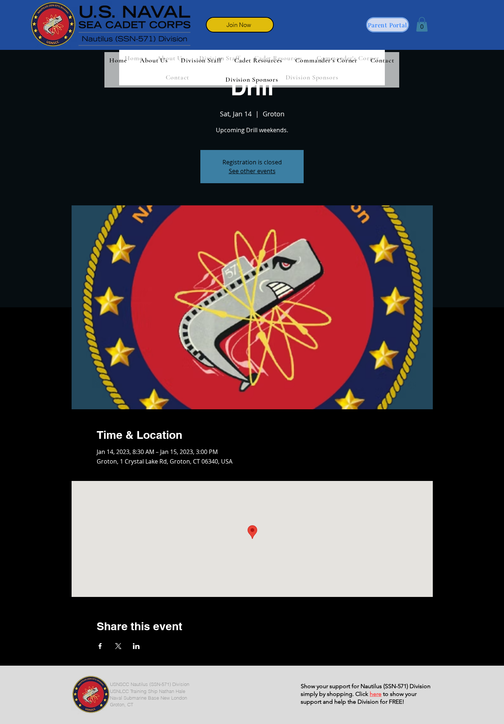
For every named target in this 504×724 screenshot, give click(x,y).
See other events (252, 171)
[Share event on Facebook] (100, 646)
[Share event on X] (118, 646)
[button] (422, 24)
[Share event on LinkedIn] (136, 646)
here (376, 693)
